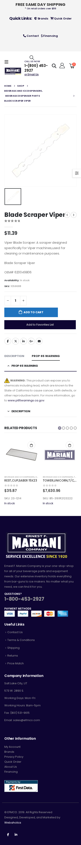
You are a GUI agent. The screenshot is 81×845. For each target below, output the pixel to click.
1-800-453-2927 (24, 599)
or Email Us (31, 74)
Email (39, 341)
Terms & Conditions (21, 640)
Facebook (7, 341)
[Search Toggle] (32, 57)
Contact (32, 36)
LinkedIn (23, 341)
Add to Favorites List (40, 325)
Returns (12, 656)
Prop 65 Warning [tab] (46, 356)
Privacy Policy (13, 757)
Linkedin (16, 834)
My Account (12, 747)
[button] (60, 428)
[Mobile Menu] (7, 62)
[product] (21, 455)
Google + (31, 341)
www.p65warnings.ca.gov (26, 400)
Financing (50, 36)
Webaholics (12, 823)
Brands (42, 18)
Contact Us (15, 632)
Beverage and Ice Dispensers (19, 476)
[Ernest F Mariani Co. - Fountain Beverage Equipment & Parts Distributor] (13, 71)
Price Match (15, 663)
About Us (10, 767)
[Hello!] (61, 65)
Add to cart (33, 312)
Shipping (13, 648)
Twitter (15, 341)
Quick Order (63, 18)
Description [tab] (14, 356)
